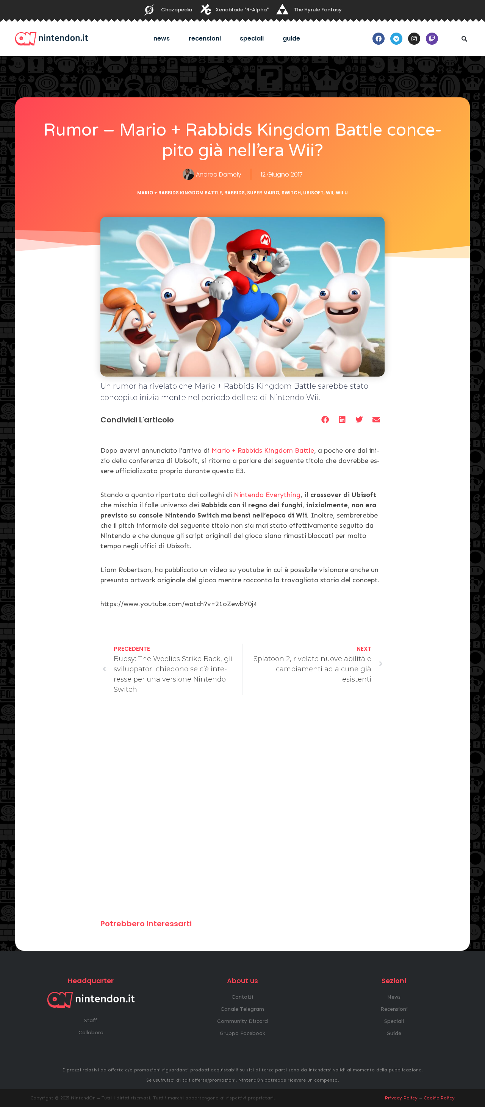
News (161, 38)
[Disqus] (242, 810)
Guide (291, 38)
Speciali (252, 38)
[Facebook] (378, 39)
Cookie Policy (439, 1098)
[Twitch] (432, 39)
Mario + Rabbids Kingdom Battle (179, 192)
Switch (291, 192)
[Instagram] (414, 39)
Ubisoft (313, 192)
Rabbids (234, 192)
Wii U (342, 192)
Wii (329, 192)
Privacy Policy (401, 1098)
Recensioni (205, 38)
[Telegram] (396, 39)
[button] (464, 38)
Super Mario (263, 192)
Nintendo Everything (267, 495)
